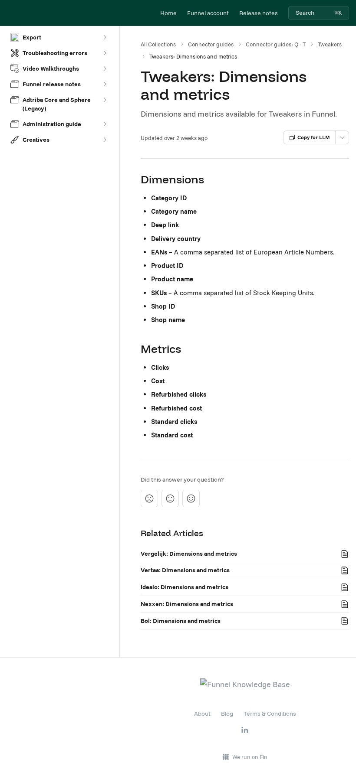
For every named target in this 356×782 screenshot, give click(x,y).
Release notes (258, 13)
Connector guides (211, 44)
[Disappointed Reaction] (149, 498)
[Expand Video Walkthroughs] (105, 68)
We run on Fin (249, 756)
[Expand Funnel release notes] (105, 84)
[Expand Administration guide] (105, 124)
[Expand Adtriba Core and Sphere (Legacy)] (105, 100)
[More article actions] (342, 137)
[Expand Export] (105, 37)
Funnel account (208, 13)
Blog (227, 713)
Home (168, 13)
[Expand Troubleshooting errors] (105, 53)
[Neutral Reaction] (170, 498)
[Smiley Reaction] (191, 498)
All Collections (158, 44)
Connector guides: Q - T (276, 44)
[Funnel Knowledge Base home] (8, 13)
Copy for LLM (313, 137)
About (202, 713)
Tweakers (330, 44)
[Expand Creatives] (105, 140)
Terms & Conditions (270, 713)
